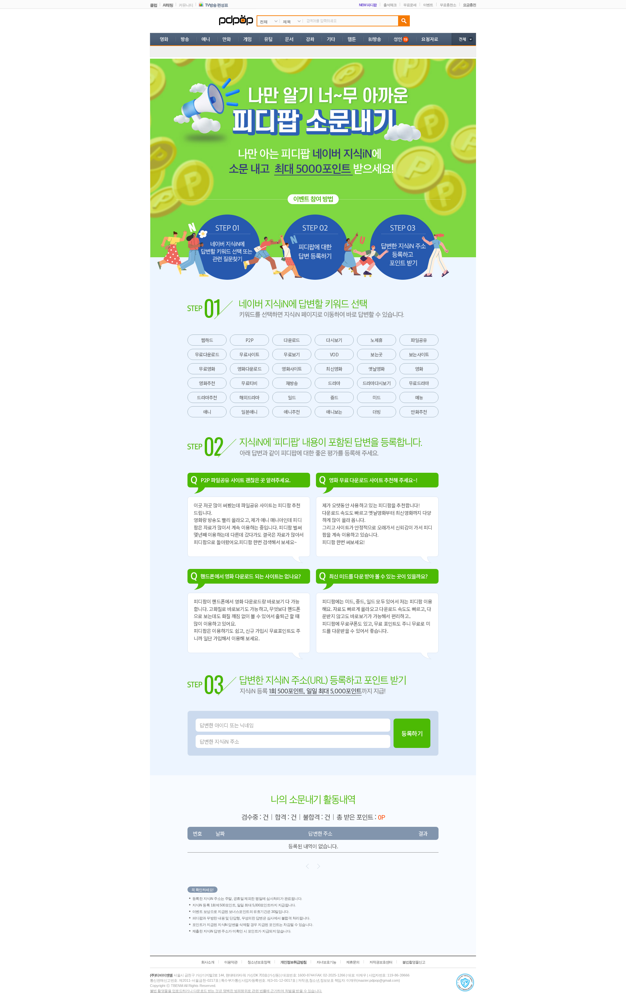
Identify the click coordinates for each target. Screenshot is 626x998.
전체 (462, 39)
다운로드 (292, 340)
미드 (377, 397)
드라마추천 (207, 397)
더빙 (377, 412)
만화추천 (419, 412)
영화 (164, 39)
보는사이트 (419, 354)
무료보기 (292, 354)
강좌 (310, 39)
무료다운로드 (207, 354)
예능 (419, 397)
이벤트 (428, 5)
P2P (249, 340)
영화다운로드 (249, 368)
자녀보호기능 (326, 962)
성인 (398, 39)
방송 (185, 39)
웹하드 (207, 340)
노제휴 (376, 340)
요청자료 (429, 39)
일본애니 (249, 412)
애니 (205, 39)
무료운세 (409, 5)
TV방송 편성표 (216, 5)
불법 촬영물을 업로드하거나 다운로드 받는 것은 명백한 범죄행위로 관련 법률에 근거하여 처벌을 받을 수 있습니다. (236, 991)
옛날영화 (376, 368)
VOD (334, 354)
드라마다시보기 (377, 383)
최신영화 (334, 368)
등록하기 (411, 733)
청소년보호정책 (258, 962)
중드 (334, 397)
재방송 (292, 383)
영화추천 (207, 383)
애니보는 (334, 412)
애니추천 (292, 412)
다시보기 (334, 340)
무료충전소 (448, 5)
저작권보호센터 (380, 962)
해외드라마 (249, 397)
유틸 (268, 39)
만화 (226, 39)
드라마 (334, 383)
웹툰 (352, 39)
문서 (289, 39)
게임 (247, 39)
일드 (292, 397)
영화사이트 (292, 368)
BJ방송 (374, 39)
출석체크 (389, 5)
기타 (331, 39)
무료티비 (249, 383)
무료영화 (207, 368)
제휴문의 (352, 962)
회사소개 (207, 962)
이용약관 (230, 962)
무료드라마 (419, 383)
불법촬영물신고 (413, 962)
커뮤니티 (186, 5)
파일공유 (419, 340)
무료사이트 (249, 354)
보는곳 (376, 354)
